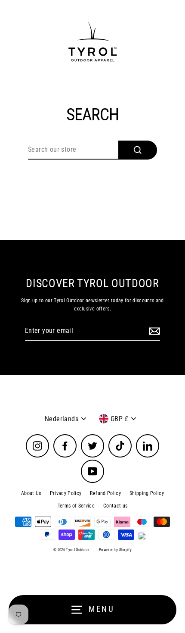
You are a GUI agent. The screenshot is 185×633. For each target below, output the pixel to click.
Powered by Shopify (115, 550)
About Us (31, 493)
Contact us (115, 506)
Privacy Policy (66, 493)
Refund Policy (105, 493)
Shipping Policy (147, 493)
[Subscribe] (153, 331)
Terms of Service (76, 506)
